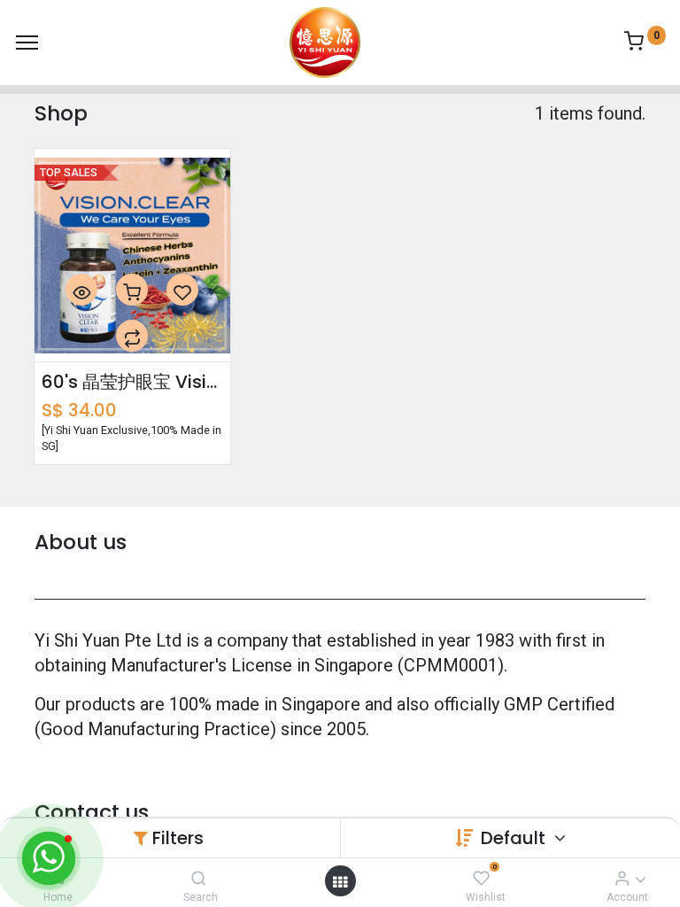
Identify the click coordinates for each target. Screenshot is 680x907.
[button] (81, 290)
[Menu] (27, 42)
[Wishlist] (481, 877)
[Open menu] (340, 881)
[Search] (198, 877)
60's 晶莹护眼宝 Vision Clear (132, 381)
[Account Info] (622, 877)
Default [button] (515, 838)
